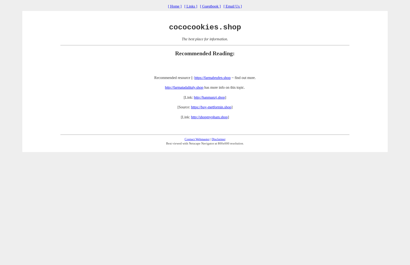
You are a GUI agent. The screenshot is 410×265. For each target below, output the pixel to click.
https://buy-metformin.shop (211, 107)
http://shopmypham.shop (209, 117)
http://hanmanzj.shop (209, 97)
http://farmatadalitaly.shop (184, 87)
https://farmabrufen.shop (212, 78)
